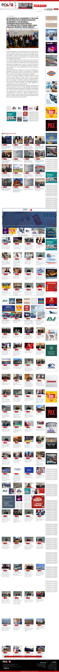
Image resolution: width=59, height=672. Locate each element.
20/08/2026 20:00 (40, 365)
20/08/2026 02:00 (17, 473)
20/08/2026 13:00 (40, 411)
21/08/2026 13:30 (18, 259)
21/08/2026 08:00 (29, 318)
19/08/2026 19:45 (29, 516)
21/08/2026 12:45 (40, 259)
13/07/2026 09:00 (17, 144)
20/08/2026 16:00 (17, 396)
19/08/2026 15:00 (6, 597)
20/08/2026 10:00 (17, 442)
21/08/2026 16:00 (18, 243)
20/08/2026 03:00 (6, 473)
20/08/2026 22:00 (6, 365)
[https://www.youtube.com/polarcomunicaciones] (16, 7)
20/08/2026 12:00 (29, 427)
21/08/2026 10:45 (29, 289)
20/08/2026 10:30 (6, 442)
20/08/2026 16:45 (40, 380)
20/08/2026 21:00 (17, 365)
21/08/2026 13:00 (29, 259)
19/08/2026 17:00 (29, 570)
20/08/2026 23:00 (40, 349)
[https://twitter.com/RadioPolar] (16, 4)
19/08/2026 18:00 (17, 570)
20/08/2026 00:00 (40, 473)
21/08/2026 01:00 (17, 349)
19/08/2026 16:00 (40, 570)
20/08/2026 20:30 (29, 365)
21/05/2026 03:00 (39, 158)
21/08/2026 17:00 (6, 243)
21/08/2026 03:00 (40, 334)
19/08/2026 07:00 (40, 652)
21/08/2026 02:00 (6, 349)
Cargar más (23, 656)
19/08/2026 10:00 (6, 652)
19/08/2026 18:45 (29, 543)
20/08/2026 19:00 (6, 380)
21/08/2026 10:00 (6, 318)
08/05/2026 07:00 (28, 172)
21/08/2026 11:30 (40, 274)
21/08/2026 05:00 (17, 334)
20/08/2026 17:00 (29, 380)
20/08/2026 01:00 (29, 473)
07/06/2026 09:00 (6, 158)
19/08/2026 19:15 (6, 543)
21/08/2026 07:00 (40, 318)
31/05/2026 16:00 (17, 158)
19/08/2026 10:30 (40, 625)
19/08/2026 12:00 (17, 625)
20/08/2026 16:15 (6, 396)
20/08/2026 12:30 (17, 427)
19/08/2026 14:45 (17, 597)
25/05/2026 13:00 (28, 158)
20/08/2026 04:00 (40, 458)
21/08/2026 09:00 (17, 318)
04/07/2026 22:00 (28, 144)
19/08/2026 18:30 (40, 543)
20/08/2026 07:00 (6, 458)
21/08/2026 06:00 (6, 334)
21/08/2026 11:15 (6, 289)
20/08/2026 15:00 (6, 411)
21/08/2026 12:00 (18, 274)
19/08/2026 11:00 (29, 625)
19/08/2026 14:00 (40, 597)
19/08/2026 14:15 (29, 597)
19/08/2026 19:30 (40, 516)
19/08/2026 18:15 (6, 570)
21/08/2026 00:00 (29, 349)
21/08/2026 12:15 (6, 274)
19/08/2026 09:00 (17, 652)
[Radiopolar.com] (1, 9)
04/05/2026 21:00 (39, 172)
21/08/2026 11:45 (29, 274)
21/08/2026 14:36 (40, 243)
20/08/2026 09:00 (29, 442)
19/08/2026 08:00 (29, 652)
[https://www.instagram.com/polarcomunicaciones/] (16, 6)
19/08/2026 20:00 (17, 516)
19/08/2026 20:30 (6, 516)
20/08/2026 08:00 (40, 442)
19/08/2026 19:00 (17, 543)
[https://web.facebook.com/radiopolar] (16, 3)
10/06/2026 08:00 (39, 144)
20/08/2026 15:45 (29, 396)
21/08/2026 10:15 (40, 289)
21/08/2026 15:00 (29, 243)
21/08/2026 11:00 (18, 289)
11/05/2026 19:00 (17, 172)
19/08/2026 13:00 (6, 625)
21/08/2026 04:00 (29, 334)
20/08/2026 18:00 (17, 380)
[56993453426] (16, 2)
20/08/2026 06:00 (17, 458)
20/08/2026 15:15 (40, 396)
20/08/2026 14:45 (17, 411)
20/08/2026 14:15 (29, 411)
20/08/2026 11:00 (40, 427)
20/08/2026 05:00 (29, 458)
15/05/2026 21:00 (6, 172)
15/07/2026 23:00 (6, 144)
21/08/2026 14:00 (6, 259)
